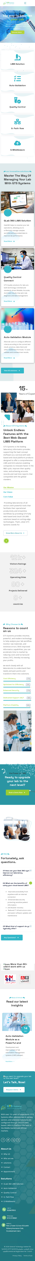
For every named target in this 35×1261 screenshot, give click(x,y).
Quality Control (17, 107)
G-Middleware (17, 149)
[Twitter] (8, 1140)
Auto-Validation (17, 85)
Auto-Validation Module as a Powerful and (14, 1039)
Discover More (17, 32)
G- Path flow (17, 128)
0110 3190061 (12, 1218)
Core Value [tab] (8, 497)
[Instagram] (18, 1140)
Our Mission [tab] (8, 487)
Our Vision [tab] (7, 492)
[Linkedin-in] (13, 1140)
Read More (8, 241)
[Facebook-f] (3, 1140)
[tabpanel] (17, 1039)
